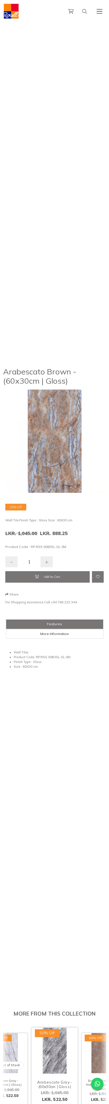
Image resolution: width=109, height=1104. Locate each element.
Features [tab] (54, 624)
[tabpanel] (54, 659)
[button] (11, 594)
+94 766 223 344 (64, 602)
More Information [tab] (54, 634)
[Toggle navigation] (99, 11)
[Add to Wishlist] (98, 576)
